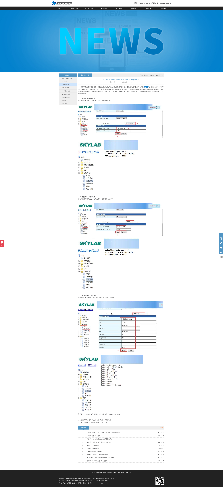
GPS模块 (79, 478)
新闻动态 (134, 8)
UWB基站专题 (66, 91)
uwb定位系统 (74, 8)
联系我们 (163, 8)
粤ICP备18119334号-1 (102, 480)
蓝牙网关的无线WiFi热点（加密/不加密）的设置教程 (96, 420)
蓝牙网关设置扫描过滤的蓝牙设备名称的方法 (94, 422)
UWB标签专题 (66, 94)
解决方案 (104, 8)
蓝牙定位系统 (89, 8)
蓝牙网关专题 (65, 84)
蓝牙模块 (68, 478)
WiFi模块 (73, 478)
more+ (161, 427)
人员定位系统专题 (67, 78)
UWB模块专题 (66, 97)
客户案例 (119, 8)
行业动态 (64, 103)
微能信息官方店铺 (109, 478)
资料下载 (148, 8)
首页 (59, 8)
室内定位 (64, 81)
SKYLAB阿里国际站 (98, 478)
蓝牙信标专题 (65, 88)
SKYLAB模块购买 (87, 478)
